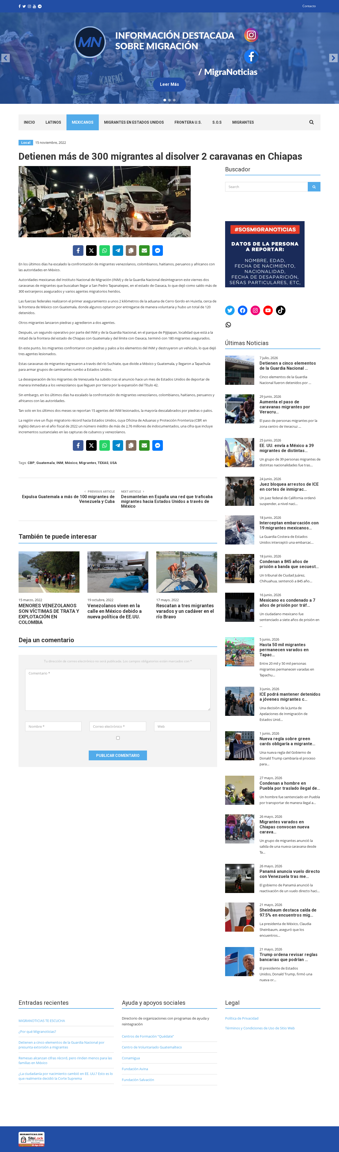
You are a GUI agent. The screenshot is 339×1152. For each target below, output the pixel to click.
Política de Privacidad (241, 1018)
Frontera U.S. (188, 122)
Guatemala (45, 463)
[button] (169, 58)
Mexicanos (82, 122)
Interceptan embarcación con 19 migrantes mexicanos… (289, 525)
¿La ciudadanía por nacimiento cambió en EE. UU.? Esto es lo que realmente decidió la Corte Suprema (66, 1076)
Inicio (29, 122)
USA (113, 463)
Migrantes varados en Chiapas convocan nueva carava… (284, 826)
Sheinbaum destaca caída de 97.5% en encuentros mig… (288, 913)
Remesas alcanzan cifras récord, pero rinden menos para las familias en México (65, 1060)
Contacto (309, 6)
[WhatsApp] (104, 250)
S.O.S (217, 122)
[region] (169, 58)
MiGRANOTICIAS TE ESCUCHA (42, 1020)
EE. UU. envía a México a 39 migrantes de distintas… (287, 448)
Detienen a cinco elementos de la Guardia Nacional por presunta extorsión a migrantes (61, 1045)
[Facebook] (78, 250)
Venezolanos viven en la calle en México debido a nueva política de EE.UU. (114, 611)
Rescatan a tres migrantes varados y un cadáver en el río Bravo (185, 611)
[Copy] (131, 250)
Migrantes (243, 122)
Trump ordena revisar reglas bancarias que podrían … (289, 957)
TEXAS (103, 463)
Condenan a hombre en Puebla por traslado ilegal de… (290, 786)
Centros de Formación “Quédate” (148, 1036)
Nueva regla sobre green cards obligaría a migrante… (287, 741)
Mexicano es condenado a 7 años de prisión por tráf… (287, 603)
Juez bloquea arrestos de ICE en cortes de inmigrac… (289, 487)
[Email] (144, 250)
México (71, 463)
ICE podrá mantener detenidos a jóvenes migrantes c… (290, 697)
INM (59, 463)
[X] (91, 250)
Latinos (53, 122)
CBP (31, 463)
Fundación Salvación (138, 1079)
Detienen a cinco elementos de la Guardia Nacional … (288, 366)
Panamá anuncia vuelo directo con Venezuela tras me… (290, 874)
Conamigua (131, 1058)
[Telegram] (118, 250)
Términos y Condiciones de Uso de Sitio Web (260, 1028)
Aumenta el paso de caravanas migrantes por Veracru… (285, 406)
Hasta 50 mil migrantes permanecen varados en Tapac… (284, 649)
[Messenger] (157, 250)
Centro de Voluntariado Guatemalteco (152, 1047)
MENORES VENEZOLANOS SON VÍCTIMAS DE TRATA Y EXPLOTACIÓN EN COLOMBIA (49, 614)
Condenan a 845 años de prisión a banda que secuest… (289, 564)
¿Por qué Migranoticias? (37, 1031)
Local (25, 143)
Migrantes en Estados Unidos (134, 122)
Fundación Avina (135, 1068)
